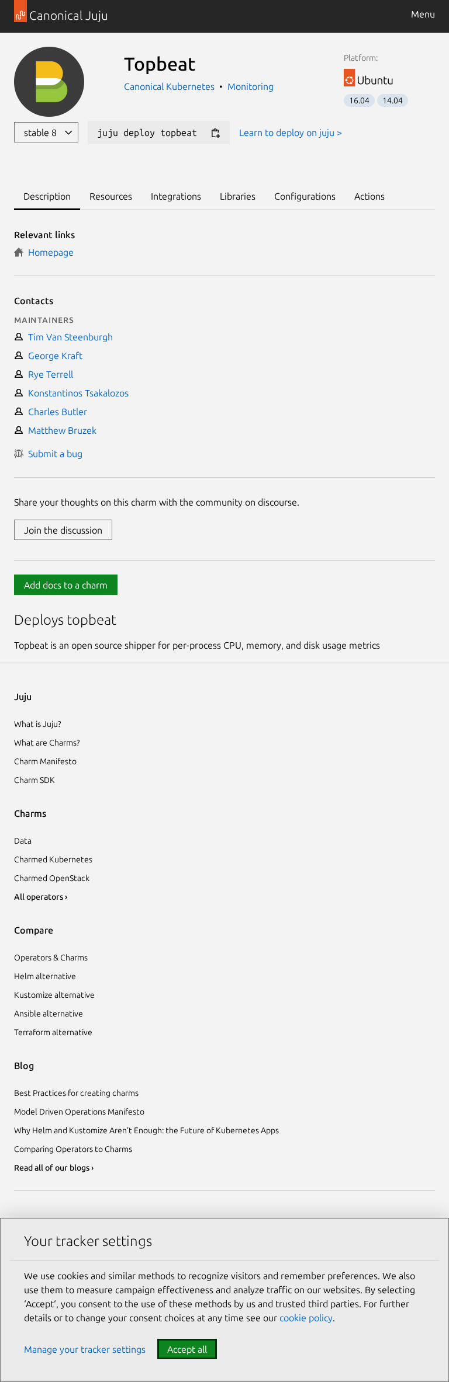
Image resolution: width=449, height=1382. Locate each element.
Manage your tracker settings (85, 1349)
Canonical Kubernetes (170, 86)
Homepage (48, 252)
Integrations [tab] (176, 196)
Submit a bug (52, 453)
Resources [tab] (110, 196)
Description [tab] (47, 196)
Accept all (187, 1349)
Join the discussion (63, 530)
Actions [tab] (369, 196)
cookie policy (306, 1318)
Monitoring (250, 86)
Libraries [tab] (237, 196)
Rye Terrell (48, 374)
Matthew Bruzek (59, 430)
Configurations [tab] (305, 196)
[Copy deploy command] (215, 133)
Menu (423, 14)
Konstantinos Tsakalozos (76, 393)
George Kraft (52, 355)
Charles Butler (55, 411)
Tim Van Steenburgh (68, 337)
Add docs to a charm (66, 585)
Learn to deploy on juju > (290, 132)
